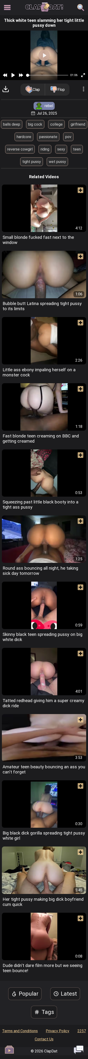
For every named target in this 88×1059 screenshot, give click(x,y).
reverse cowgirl (20, 149)
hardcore (24, 137)
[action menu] (83, 89)
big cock (35, 124)
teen (77, 149)
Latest (69, 993)
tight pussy (31, 161)
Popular (28, 993)
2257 (81, 1031)
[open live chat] (78, 1049)
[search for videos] (80, 7)
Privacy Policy (57, 1031)
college (56, 124)
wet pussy (57, 161)
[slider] (47, 75)
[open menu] (7, 7)
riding (45, 149)
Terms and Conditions (20, 1031)
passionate (48, 137)
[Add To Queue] (78, 192)
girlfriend (78, 124)
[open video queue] (9, 1049)
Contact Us (44, 1039)
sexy (61, 149)
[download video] (5, 89)
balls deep (11, 124)
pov (68, 137)
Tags (48, 1012)
